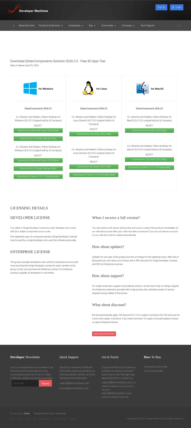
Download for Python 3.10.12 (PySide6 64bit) (94, 175)
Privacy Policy (60, 419)
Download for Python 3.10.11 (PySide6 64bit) (38, 176)
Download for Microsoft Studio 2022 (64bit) (38, 130)
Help (34, 419)
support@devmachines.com (74, 383)
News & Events (27, 25)
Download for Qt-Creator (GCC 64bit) (94, 134)
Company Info (45, 419)
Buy (91, 25)
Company (127, 25)
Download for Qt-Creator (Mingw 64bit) (38, 138)
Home (12, 419)
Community (107, 25)
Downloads (74, 25)
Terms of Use (23, 419)
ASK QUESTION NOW (104, 334)
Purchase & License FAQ (155, 367)
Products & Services (49, 25)
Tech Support (147, 25)
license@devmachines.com (74, 388)
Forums (73, 419)
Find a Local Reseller (153, 371)
